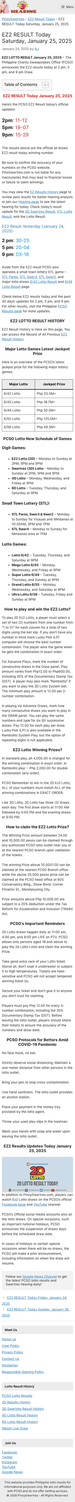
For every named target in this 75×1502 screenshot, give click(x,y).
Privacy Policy (12, 1352)
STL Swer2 (47, 277)
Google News (12, 1472)
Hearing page (28, 202)
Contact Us (10, 1359)
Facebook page (14, 1204)
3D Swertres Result (40, 212)
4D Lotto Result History (20, 1415)
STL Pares (10, 277)
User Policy (10, 1346)
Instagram (9, 1462)
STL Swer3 (28, 277)
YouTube (40, 1204)
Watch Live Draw (15, 1428)
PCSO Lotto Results (17, 1396)
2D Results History (16, 1402)
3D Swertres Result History (23, 1409)
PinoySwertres (13, 19)
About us (9, 1339)
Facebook (9, 1452)
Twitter (7, 1457)
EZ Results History (44, 192)
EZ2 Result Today (41, 19)
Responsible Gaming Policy (23, 1372)
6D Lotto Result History (20, 1422)
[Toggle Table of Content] (43, 85)
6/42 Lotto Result (43, 282)
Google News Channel (39, 1277)
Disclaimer (10, 1365)
